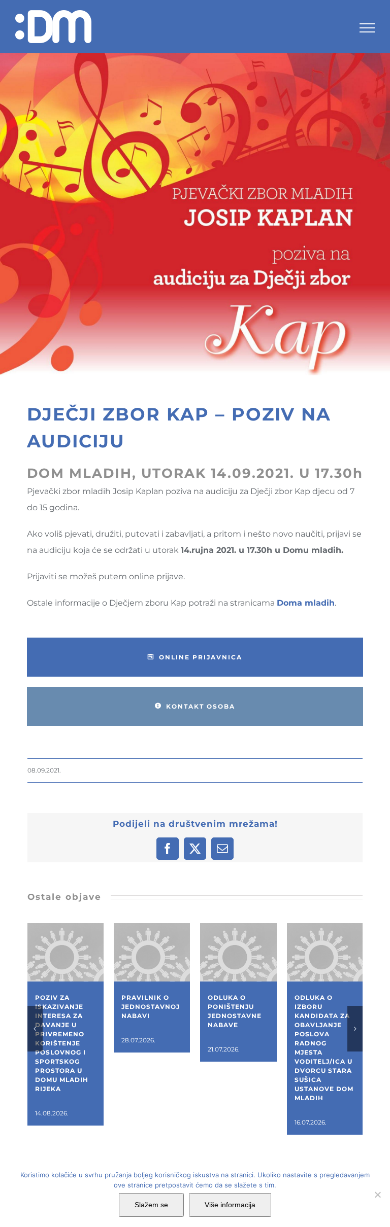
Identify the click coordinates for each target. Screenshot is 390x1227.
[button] (35, 1028)
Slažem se (151, 1205)
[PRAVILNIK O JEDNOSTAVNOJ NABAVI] (152, 928)
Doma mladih (306, 603)
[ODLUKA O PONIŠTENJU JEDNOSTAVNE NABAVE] (238, 928)
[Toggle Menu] (367, 27)
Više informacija (230, 1205)
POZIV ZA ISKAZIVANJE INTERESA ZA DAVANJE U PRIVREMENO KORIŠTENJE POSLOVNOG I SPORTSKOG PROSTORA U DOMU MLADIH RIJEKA (61, 1043)
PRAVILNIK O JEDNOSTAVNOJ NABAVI (150, 1007)
